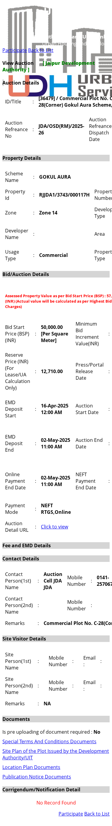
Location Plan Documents (31, 767)
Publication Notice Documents (36, 776)
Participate (14, 50)
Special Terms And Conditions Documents (49, 741)
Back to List (40, 50)
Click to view (54, 526)
